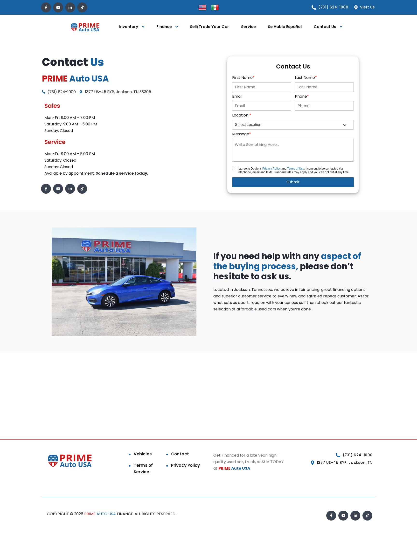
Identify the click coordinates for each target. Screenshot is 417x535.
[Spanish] (215, 7)
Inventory (128, 26)
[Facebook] (46, 7)
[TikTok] (82, 7)
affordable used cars (256, 309)
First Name (242, 77)
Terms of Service (143, 468)
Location (240, 115)
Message (240, 134)
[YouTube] (58, 7)
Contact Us (325, 26)
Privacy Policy (271, 168)
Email (237, 96)
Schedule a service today (121, 173)
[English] (202, 7)
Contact (180, 454)
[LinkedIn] (70, 7)
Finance (164, 26)
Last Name (305, 77)
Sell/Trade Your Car (209, 26)
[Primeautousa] (85, 27)
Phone (301, 96)
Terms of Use (295, 168)
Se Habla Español (285, 26)
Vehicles (143, 454)
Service (248, 26)
